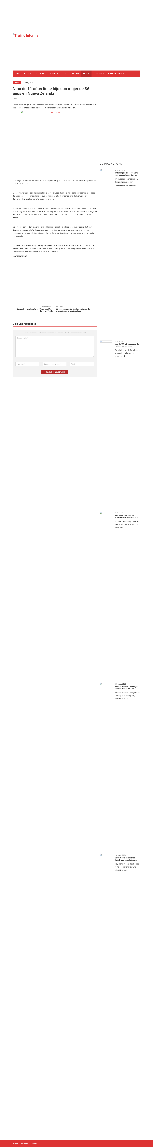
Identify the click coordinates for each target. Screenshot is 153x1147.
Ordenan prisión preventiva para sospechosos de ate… (126, 174)
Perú (65, 74)
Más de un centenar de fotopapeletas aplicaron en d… (127, 516)
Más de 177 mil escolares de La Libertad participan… (127, 345)
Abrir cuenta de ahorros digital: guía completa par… (126, 859)
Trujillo (27, 74)
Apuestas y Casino (116, 74)
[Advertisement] (95, 19)
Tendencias (99, 74)
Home (17, 74)
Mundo (86, 74)
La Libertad (53, 74)
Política (75, 74)
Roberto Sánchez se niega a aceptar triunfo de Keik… (126, 688)
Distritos (40, 74)
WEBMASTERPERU (30, 1143)
